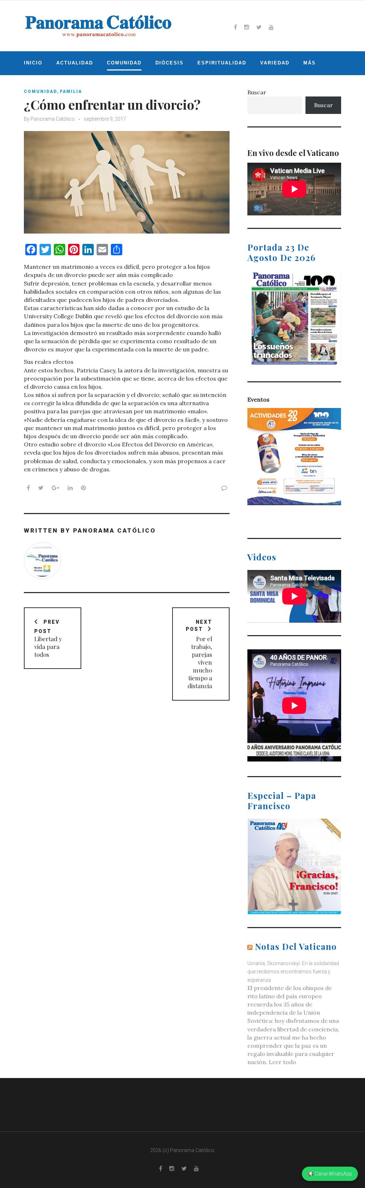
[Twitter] (258, 27)
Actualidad (74, 63)
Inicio (33, 63)
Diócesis (169, 63)
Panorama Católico (53, 119)
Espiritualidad (221, 63)
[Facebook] (235, 27)
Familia (71, 91)
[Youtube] (271, 27)
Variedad (274, 63)
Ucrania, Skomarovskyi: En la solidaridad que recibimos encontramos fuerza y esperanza (293, 972)
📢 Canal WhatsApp (330, 1174)
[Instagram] (246, 27)
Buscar (256, 92)
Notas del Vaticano (296, 946)
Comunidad (124, 63)
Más (309, 63)
